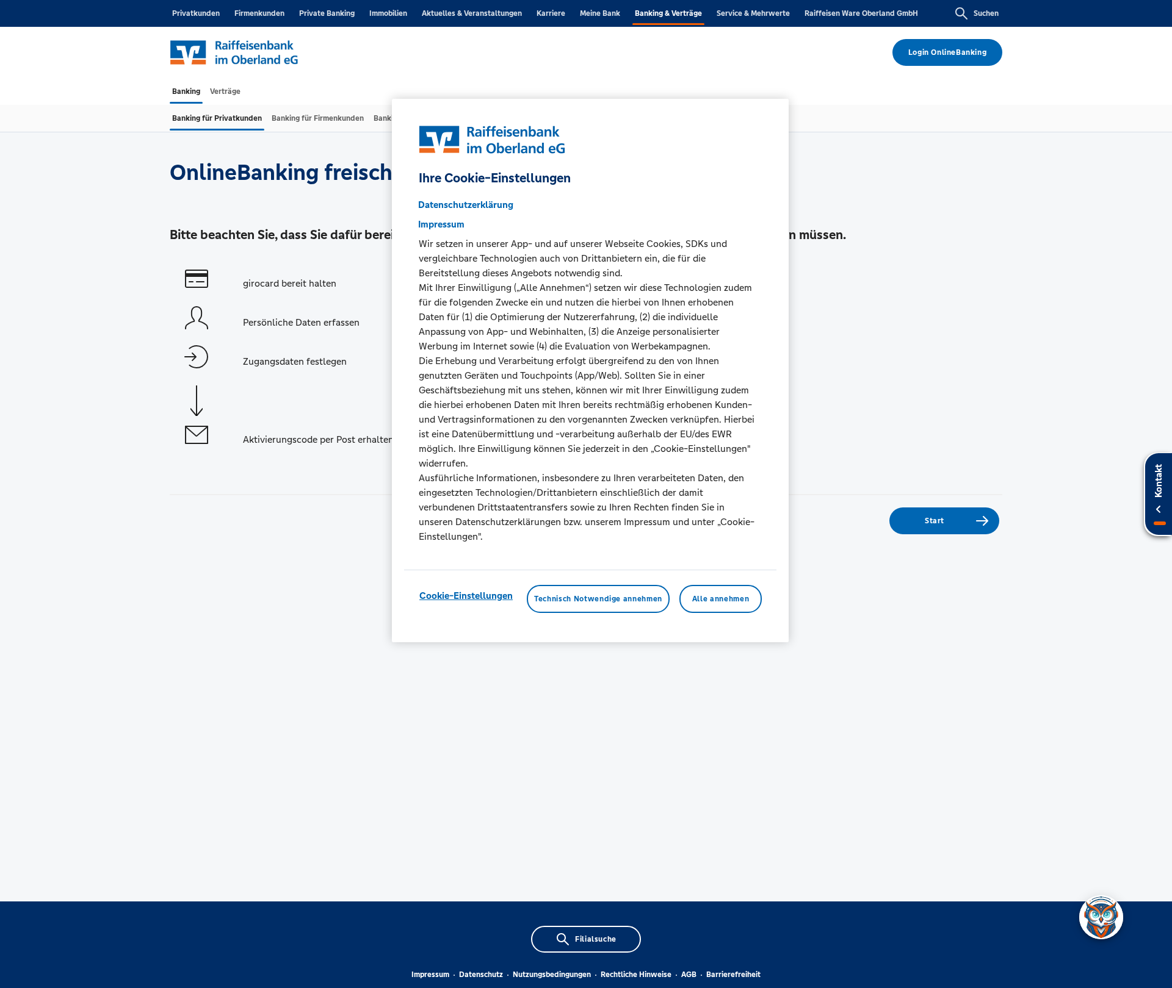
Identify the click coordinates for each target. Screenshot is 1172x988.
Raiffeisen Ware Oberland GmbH (861, 13)
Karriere (551, 13)
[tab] (186, 91)
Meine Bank (600, 13)
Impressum (430, 974)
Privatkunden (196, 13)
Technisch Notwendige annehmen (598, 599)
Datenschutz (481, 974)
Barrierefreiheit (733, 974)
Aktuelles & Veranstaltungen (472, 13)
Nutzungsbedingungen (552, 974)
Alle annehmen (720, 599)
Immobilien (388, 13)
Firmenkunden (259, 13)
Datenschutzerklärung (465, 204)
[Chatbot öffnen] (1101, 917)
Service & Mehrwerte (753, 13)
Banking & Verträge (668, 13)
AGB (688, 974)
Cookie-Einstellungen (466, 595)
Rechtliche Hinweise (636, 974)
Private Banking (327, 13)
